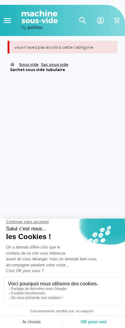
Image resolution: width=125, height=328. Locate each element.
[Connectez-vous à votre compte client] (100, 20)
